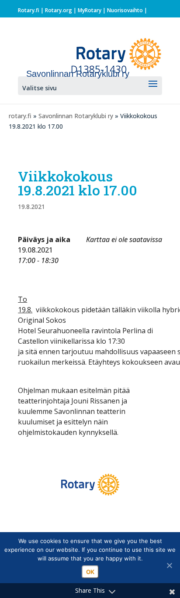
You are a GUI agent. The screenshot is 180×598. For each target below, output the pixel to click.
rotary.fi (20, 116)
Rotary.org (58, 10)
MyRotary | (92, 10)
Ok (90, 571)
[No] (169, 565)
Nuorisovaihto (125, 10)
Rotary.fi (28, 10)
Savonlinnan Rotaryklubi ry (75, 116)
